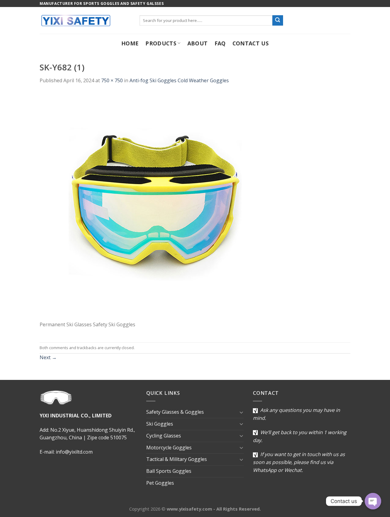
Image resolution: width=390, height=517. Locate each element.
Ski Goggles (159, 423)
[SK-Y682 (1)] (154, 206)
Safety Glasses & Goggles (175, 412)
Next (48, 357)
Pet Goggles (160, 483)
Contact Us (250, 43)
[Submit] (277, 20)
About (197, 43)
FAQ (220, 43)
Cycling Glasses (163, 435)
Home (130, 43)
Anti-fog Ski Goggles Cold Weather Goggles (179, 80)
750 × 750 (112, 80)
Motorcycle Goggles (169, 447)
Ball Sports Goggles (168, 471)
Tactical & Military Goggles (176, 459)
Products (160, 43)
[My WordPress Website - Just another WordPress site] (85, 20)
